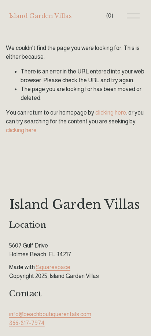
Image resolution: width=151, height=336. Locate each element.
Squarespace (53, 267)
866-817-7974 (27, 323)
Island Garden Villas (40, 15)
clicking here (110, 112)
